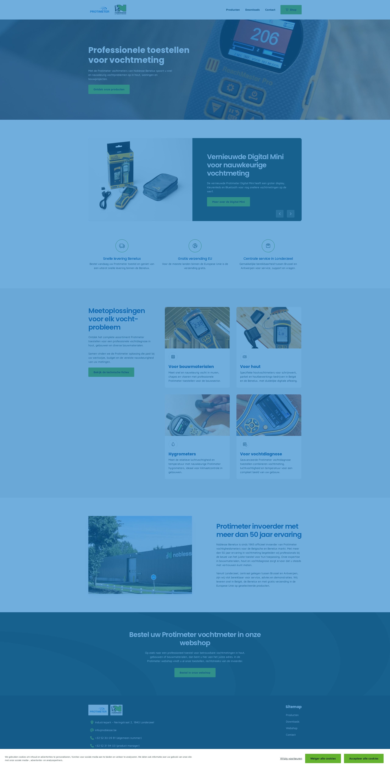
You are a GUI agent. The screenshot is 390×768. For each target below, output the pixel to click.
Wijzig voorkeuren (291, 758)
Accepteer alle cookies (363, 758)
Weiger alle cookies (323, 758)
